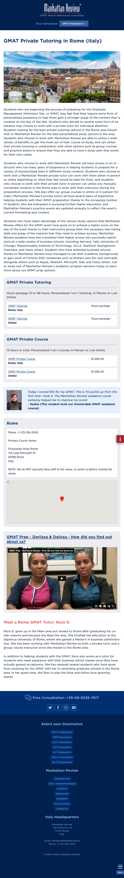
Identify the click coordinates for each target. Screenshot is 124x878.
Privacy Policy (62, 804)
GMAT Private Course (21, 358)
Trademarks (62, 793)
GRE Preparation (62, 737)
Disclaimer (62, 798)
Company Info (62, 778)
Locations (62, 788)
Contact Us (62, 809)
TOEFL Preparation (62, 757)
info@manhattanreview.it (66, 841)
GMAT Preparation (62, 732)
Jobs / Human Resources (62, 783)
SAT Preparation (62, 747)
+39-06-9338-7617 (82, 698)
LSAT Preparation (62, 742)
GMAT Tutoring (17, 305)
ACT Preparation (62, 752)
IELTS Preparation (62, 762)
